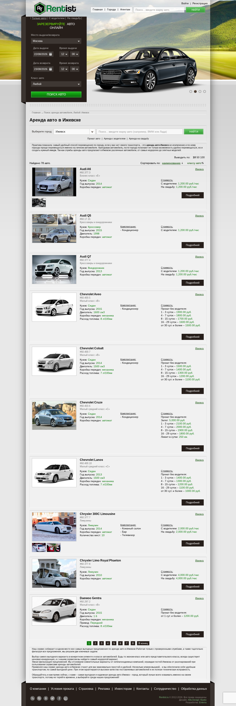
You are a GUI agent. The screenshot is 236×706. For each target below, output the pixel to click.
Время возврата (69, 62)
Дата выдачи (40, 48)
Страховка (86, 688)
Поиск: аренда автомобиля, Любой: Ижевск (66, 112)
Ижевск (199, 169)
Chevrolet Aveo (90, 294)
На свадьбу (74, 18)
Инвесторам (123, 688)
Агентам (125, 9)
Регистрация (200, 3)
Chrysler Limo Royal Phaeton (100, 560)
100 (202, 157)
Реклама (104, 688)
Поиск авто (56, 94)
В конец (143, 643)
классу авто (194, 163)
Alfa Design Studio (197, 700)
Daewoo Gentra (90, 598)
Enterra (202, 702)
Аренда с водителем (114, 138)
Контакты (142, 688)
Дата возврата (41, 62)
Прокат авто (93, 138)
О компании (38, 688)
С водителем (57, 18)
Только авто (39, 18)
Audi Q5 (85, 215)
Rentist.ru (164, 697)
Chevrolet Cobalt (91, 348)
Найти (196, 9)
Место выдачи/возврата (45, 34)
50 (198, 157)
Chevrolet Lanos (91, 459)
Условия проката (62, 688)
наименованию (171, 163)
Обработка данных (194, 688)
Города (111, 9)
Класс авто (37, 77)
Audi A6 (85, 169)
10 (194, 157)
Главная (98, 9)
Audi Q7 (85, 256)
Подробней (192, 195)
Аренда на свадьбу (139, 138)
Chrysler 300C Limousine (97, 513)
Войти (185, 3)
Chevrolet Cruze (91, 402)
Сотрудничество (165, 688)
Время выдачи (68, 48)
